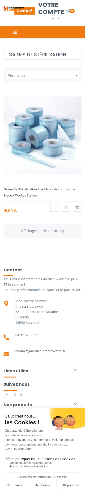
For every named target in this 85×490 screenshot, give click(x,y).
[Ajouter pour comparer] (66, 207)
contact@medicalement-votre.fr (40, 351)
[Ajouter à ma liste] (54, 207)
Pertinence (43, 75)
